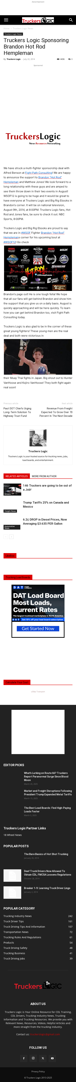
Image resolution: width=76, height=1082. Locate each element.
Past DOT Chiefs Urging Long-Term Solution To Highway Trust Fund (17, 412)
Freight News (10, 511)
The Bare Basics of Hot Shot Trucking (46, 854)
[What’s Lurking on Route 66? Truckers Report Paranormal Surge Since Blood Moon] (12, 777)
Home (7, 28)
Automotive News (10, 527)
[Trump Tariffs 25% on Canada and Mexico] (12, 507)
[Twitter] (42, 1058)
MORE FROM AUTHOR (44, 476)
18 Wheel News (13, 835)
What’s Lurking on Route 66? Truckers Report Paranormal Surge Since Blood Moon (46, 777)
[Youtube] (52, 1058)
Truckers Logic (14, 59)
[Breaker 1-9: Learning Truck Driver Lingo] (12, 892)
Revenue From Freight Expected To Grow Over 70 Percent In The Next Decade (56, 412)
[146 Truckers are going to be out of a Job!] (12, 490)
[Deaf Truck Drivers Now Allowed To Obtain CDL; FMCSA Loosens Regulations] (12, 875)
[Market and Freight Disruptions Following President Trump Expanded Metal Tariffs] (12, 795)
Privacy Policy (38, 1071)
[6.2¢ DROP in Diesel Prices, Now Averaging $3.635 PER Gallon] (12, 524)
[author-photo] (38, 446)
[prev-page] (6, 537)
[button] (6, 20)
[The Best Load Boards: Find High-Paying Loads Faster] (12, 811)
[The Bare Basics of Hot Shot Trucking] (12, 856)
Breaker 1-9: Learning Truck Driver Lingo (47, 888)
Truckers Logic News (23, 28)
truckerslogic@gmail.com (45, 1034)
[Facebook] (23, 1058)
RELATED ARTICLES (17, 476)
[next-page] (11, 537)
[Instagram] (33, 1058)
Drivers (8, 494)
